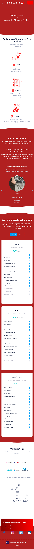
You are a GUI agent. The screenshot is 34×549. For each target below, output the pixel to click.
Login (30, 2)
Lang (16, 545)
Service (17, 194)
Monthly (14, 234)
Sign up (7, 527)
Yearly (21, 234)
